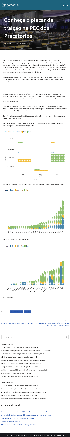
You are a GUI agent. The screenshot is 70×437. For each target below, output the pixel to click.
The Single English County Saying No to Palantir (17, 418)
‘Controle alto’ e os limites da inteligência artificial (19, 347)
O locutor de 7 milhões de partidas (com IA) (16, 373)
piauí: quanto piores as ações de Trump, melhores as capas (21, 363)
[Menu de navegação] (63, 5)
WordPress (60, 435)
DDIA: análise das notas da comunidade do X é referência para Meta (23, 360)
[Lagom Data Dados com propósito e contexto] (10, 5)
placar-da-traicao (16, 312)
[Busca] (67, 5)
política (27, 312)
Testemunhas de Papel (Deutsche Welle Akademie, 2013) (20, 376)
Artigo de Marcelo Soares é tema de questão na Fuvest (19, 367)
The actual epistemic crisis (10, 421)
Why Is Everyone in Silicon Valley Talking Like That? (18, 425)
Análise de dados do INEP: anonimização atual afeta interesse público (24, 370)
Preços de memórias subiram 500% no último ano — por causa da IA (24, 412)
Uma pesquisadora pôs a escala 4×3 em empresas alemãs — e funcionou (26, 350)
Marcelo (9, 44)
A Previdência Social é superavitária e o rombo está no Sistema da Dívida (26, 415)
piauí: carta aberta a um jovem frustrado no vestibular (19, 357)
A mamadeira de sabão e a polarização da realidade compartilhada (23, 354)
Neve (54, 435)
